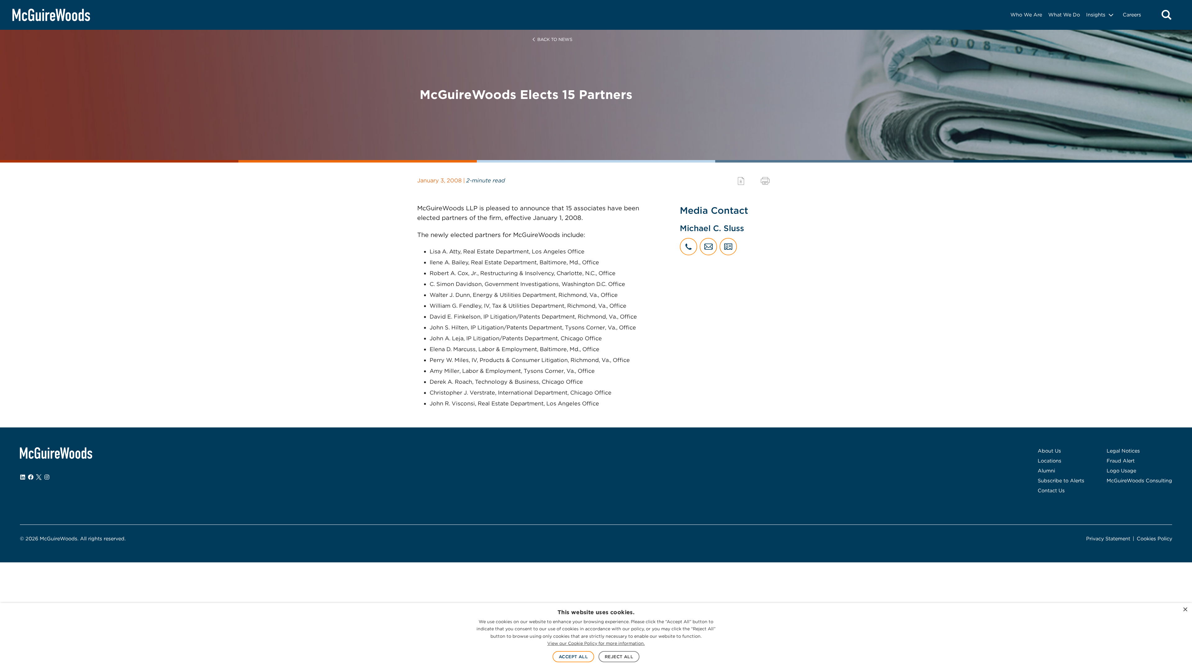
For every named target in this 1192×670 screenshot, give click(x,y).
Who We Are (1026, 15)
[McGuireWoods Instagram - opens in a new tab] (47, 477)
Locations (1049, 461)
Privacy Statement (1108, 539)
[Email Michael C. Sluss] (708, 246)
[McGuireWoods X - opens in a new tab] (39, 477)
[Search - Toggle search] (1167, 15)
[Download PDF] (741, 181)
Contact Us (1051, 491)
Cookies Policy (1154, 539)
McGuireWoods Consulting (1139, 481)
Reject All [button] (619, 656)
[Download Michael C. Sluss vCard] (728, 246)
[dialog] (596, 636)
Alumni (1046, 471)
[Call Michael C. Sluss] (688, 246)
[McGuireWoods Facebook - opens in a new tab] (31, 477)
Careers (1132, 15)
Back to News (554, 39)
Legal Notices (1123, 451)
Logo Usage (1121, 471)
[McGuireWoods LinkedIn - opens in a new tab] (22, 477)
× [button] (1185, 609)
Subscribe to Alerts (1061, 481)
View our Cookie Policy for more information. (596, 643)
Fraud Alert (1121, 461)
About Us (1049, 451)
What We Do (1064, 15)
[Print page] (765, 181)
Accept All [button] (573, 656)
